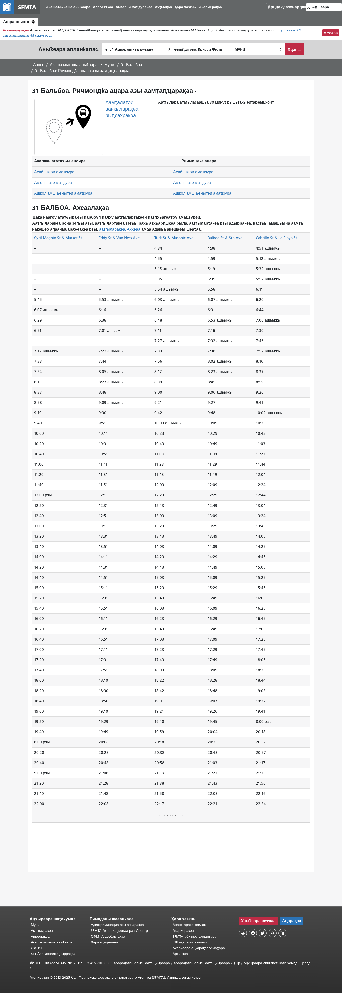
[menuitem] (68, 7)
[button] (19, 22)
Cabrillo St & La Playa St (276, 237)
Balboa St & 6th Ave (225, 237)
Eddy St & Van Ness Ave (119, 237)
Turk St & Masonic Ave (173, 237)
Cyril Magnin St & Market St (58, 237)
